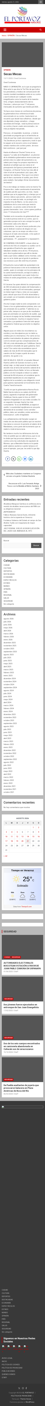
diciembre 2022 (10, 750)
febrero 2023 (9, 744)
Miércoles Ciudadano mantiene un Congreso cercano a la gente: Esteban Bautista (23, 475)
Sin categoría (9, 604)
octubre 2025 (9, 649)
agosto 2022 (9, 762)
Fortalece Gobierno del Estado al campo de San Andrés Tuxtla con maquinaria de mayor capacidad (22, 522)
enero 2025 (8, 675)
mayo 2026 (8, 628)
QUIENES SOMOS (8, 1374)
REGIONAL (8, 595)
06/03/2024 (8, 1094)
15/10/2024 (8, 1052)
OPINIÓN (7, 70)
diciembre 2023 (10, 714)
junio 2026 (8, 625)
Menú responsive (40, 2)
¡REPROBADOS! (9, 512)
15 (33, 836)
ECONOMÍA (8, 577)
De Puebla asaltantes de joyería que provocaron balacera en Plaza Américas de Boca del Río (21, 1088)
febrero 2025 (9, 672)
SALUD (6, 598)
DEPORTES (8, 571)
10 (6, 836)
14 (28, 836)
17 (6, 841)
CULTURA (7, 568)
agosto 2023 (9, 726)
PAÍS (5, 592)
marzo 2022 (8, 777)
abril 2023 (7, 738)
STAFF (4, 1377)
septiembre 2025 (10, 652)
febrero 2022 (9, 780)
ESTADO (7, 583)
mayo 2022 (8, 771)
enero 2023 (8, 747)
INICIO (4, 1361)
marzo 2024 (8, 705)
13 (22, 836)
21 (28, 841)
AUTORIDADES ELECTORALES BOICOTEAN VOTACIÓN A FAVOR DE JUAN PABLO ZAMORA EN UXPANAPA (22, 966)
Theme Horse (25, 1399)
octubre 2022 (9, 756)
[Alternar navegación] (5, 30)
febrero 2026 (9, 637)
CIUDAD (7, 565)
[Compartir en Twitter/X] (13, 459)
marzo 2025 (8, 669)
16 (39, 836)
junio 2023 (8, 732)
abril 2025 (7, 666)
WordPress (30, 1402)
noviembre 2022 (10, 753)
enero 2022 (8, 783)
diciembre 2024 (10, 678)
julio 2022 (7, 765)
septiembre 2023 (10, 723)
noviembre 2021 (10, 789)
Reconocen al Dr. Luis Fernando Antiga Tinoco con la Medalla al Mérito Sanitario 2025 (23, 486)
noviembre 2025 (10, 646)
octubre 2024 (9, 684)
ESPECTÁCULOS (10, 580)
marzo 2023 (8, 741)
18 (12, 841)
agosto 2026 (9, 619)
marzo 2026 (8, 634)
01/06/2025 (8, 971)
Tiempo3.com (26, 907)
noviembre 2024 (10, 681)
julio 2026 (7, 622)
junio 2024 (8, 696)
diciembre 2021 (10, 786)
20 (22, 841)
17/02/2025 (8, 1010)
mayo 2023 (8, 735)
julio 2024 (7, 693)
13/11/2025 (8, 78)
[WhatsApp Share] (19, 459)
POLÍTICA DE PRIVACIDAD (12, 1368)
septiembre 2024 (10, 687)
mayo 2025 (8, 664)
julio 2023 (7, 729)
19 (17, 841)
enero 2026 (8, 640)
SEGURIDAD (8, 601)
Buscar (6, 541)
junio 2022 (8, 768)
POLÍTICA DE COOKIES (11, 1365)
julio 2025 (7, 658)
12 (17, 836)
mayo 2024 (8, 699)
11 (12, 836)
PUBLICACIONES (8, 1371)
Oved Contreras (20, 78)
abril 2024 (7, 702)
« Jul (5, 856)
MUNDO (7, 586)
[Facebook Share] (7, 459)
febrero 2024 (9, 708)
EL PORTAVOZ (28, 1393)
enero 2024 (8, 711)
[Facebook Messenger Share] (25, 459)
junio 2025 (8, 661)
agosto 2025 (9, 655)
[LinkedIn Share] (30, 459)
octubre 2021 (9, 792)
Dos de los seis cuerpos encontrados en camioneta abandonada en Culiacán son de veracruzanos (22, 1046)
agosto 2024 (9, 690)
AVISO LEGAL (7, 1358)
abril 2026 (7, 631)
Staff (16, 971)
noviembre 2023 (10, 717)
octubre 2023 (9, 720)
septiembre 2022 (10, 759)
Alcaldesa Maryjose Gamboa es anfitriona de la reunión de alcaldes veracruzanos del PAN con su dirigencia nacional (22, 506)
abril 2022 (7, 774)
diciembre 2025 (10, 643)
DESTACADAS (9, 574)
